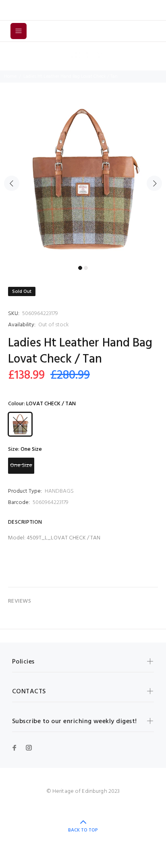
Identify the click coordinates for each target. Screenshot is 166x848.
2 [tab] (86, 268)
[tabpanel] (83, 179)
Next (154, 183)
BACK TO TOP (83, 830)
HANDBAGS (59, 491)
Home (10, 77)
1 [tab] (80, 268)
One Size (21, 465)
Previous (11, 183)
